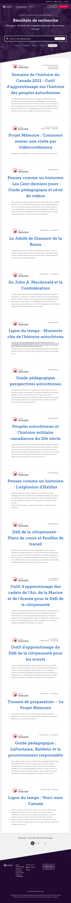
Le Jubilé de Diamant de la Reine (35, 241)
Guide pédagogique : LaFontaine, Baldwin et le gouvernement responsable (35, 749)
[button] (7, 6)
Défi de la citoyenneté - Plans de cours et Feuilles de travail (35, 538)
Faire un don (63, 6)
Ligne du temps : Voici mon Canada (35, 800)
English (66, 1)
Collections (31, 6)
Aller (60, 38)
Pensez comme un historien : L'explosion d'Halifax (35, 484)
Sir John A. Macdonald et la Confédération (35, 285)
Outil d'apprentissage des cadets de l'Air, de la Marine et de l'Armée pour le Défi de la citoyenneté (35, 595)
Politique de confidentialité (19, 875)
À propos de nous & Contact (20, 871)
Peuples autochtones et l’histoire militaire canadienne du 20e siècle (35, 432)
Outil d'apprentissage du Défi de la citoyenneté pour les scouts (35, 653)
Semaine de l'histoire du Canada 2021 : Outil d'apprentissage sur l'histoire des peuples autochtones (35, 83)
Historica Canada (23, 67)
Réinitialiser (52, 45)
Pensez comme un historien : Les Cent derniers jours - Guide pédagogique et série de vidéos (35, 186)
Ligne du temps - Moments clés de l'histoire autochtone (35, 333)
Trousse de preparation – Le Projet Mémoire (35, 704)
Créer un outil (52, 6)
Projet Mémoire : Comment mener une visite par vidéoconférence (35, 141)
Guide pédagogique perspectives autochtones (35, 381)
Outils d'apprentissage (21, 6)
